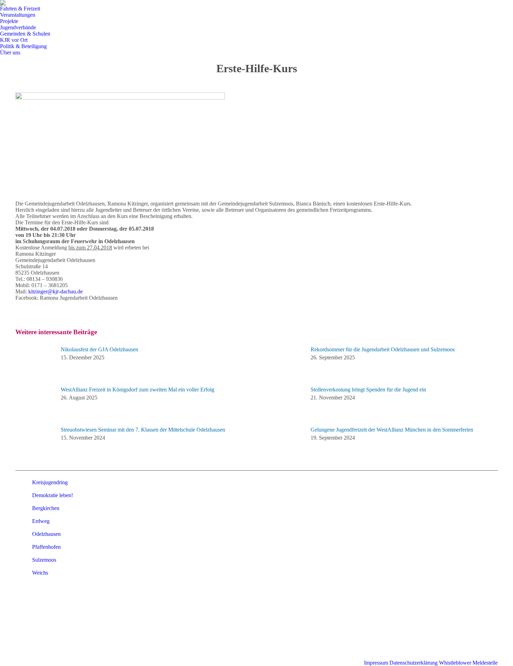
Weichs (40, 573)
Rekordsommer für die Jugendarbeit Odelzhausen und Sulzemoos (383, 349)
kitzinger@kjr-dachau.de (55, 291)
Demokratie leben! (52, 495)
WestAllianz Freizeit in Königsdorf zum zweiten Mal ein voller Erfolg (137, 389)
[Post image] (34, 362)
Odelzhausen (46, 534)
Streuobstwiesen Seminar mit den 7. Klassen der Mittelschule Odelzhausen (143, 430)
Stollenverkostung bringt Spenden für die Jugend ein (368, 389)
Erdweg (41, 521)
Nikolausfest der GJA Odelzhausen (99, 349)
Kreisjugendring (50, 482)
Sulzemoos (44, 560)
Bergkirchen (45, 508)
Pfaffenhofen (46, 547)
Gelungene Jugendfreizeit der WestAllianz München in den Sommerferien (392, 430)
